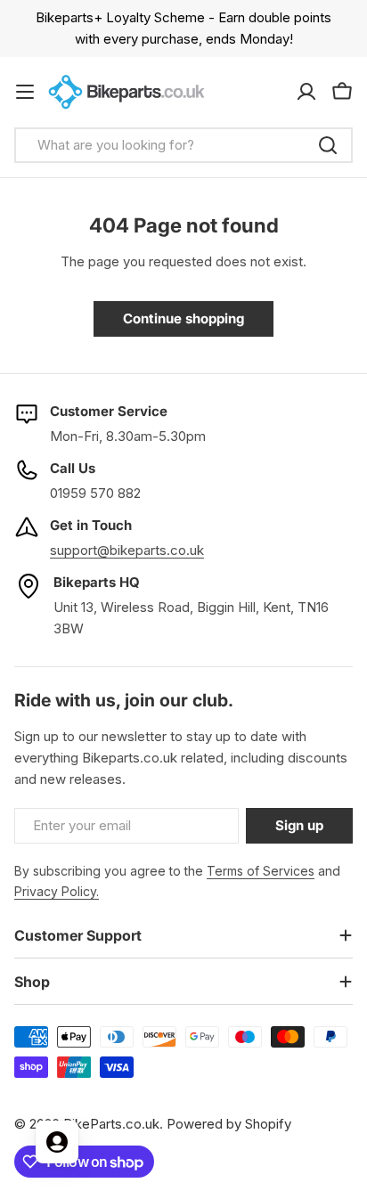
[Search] (327, 145)
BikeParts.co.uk (111, 1123)
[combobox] (183, 145)
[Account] (306, 91)
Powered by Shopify (229, 1123)
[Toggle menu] (25, 91)
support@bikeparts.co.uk (127, 550)
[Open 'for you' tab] (57, 1142)
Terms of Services (260, 870)
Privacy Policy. (56, 891)
